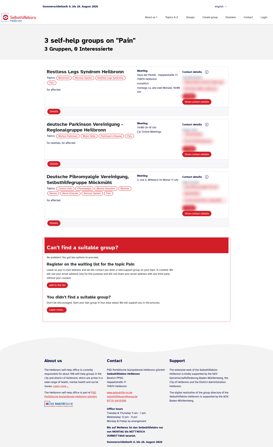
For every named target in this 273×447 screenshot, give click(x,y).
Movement (64, 77)
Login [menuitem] (264, 17)
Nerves (53, 193)
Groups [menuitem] (190, 17)
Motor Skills (89, 136)
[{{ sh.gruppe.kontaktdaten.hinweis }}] (207, 72)
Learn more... (56, 310)
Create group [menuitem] (210, 17)
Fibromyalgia (84, 188)
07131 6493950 (116, 400)
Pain (51, 82)
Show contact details (197, 102)
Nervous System (83, 77)
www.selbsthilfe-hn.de (119, 392)
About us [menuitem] (150, 17)
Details (54, 111)
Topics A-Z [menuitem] (171, 17)
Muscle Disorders (106, 188)
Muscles (125, 188)
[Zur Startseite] (18, 17)
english (219, 6)
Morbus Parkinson (67, 136)
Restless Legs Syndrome (110, 77)
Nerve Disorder (70, 193)
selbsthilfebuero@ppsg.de (122, 396)
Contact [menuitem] (248, 17)
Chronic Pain (65, 188)
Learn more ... (61, 386)
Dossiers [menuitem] (231, 17)
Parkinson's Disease (111, 136)
